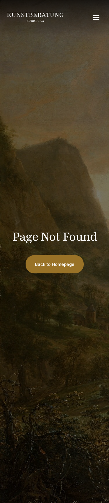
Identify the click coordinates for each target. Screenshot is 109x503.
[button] (96, 17)
